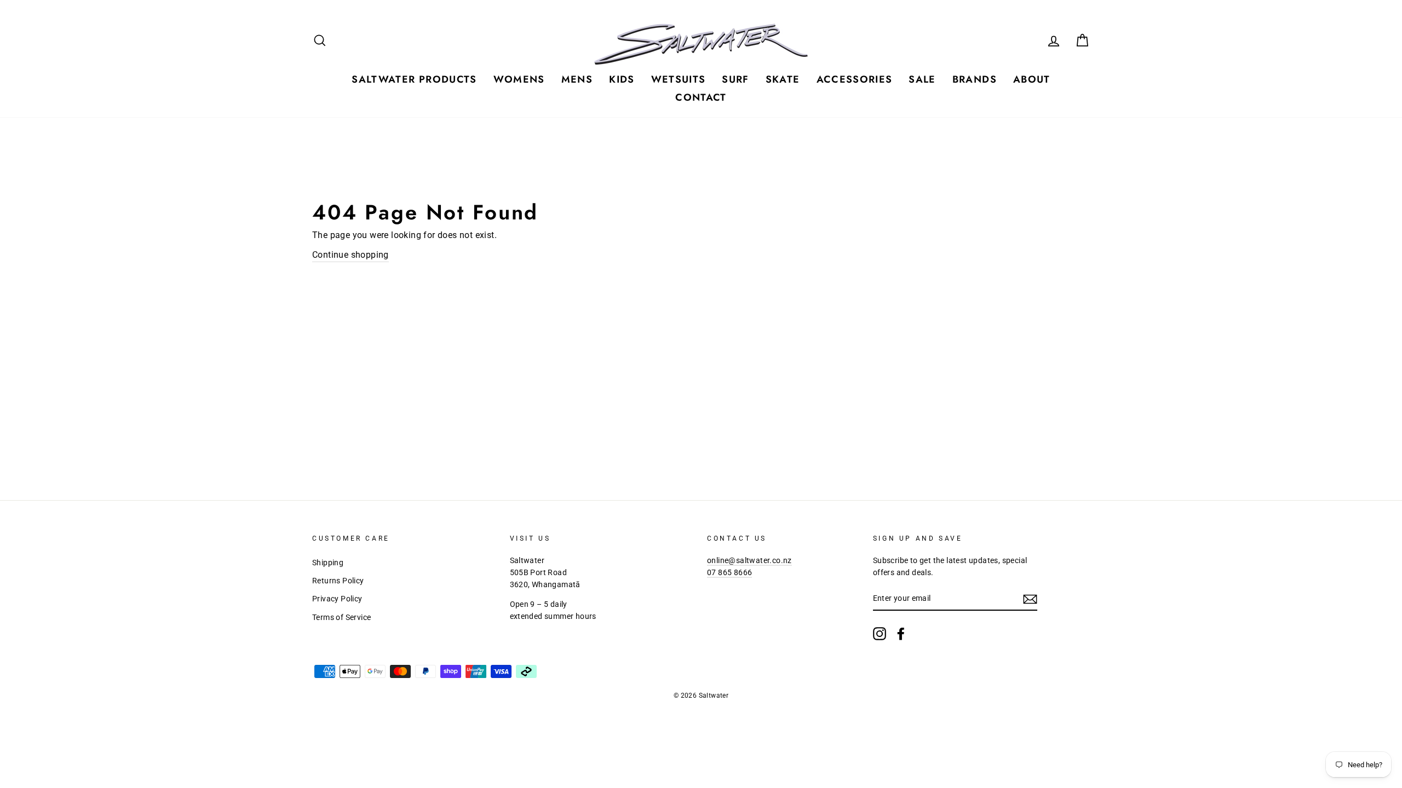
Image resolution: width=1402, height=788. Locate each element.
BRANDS (974, 79)
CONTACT (700, 97)
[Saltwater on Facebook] (900, 633)
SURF (735, 79)
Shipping (327, 562)
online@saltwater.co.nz (749, 560)
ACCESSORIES (855, 79)
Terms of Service (341, 617)
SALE (922, 79)
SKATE (783, 79)
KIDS (621, 79)
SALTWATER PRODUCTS (414, 79)
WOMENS (519, 79)
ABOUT (1031, 79)
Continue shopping (350, 255)
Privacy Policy (337, 598)
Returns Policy (338, 580)
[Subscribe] (1030, 599)
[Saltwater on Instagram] (879, 633)
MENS (577, 79)
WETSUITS (678, 79)
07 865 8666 (729, 572)
